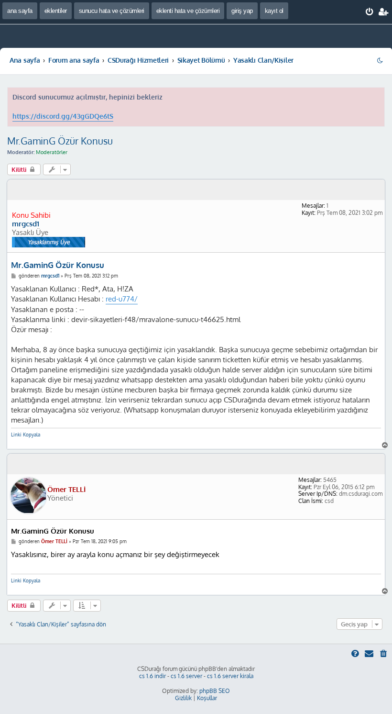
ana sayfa (20, 10)
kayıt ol (274, 10)
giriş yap (242, 10)
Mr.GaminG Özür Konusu (60, 140)
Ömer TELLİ (66, 489)
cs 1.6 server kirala (230, 676)
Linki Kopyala (25, 434)
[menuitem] (369, 12)
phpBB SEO (214, 690)
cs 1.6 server (186, 676)
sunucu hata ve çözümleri (111, 10)
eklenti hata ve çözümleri (188, 10)
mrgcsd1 (25, 224)
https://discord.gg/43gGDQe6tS (62, 116)
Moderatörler (51, 152)
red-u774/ (122, 298)
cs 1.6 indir (152, 676)
